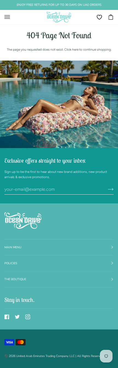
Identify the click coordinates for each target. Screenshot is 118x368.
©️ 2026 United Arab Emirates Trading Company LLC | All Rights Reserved (53, 356)
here (75, 49)
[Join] (106, 189)
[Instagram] (27, 316)
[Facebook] (6, 316)
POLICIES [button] (10, 263)
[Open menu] (9, 17)
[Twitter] (17, 316)
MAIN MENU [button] (12, 247)
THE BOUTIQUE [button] (15, 279)
